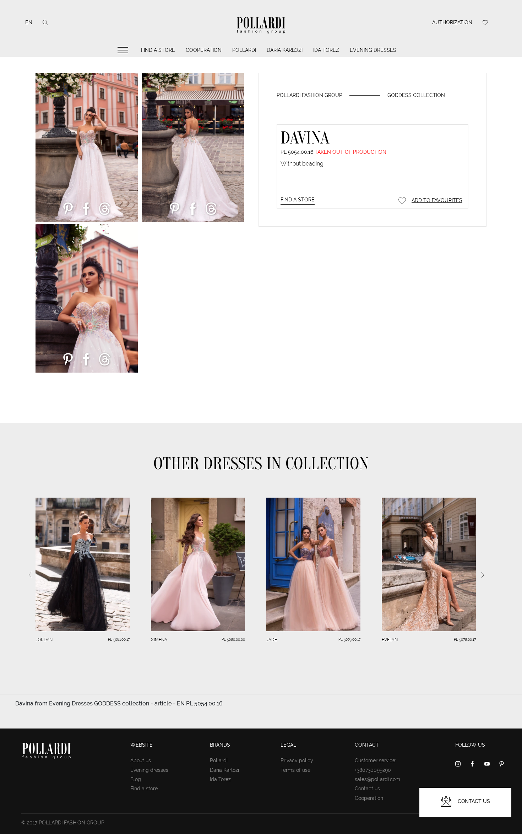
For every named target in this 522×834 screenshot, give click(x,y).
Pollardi (244, 50)
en (28, 22)
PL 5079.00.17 (349, 639)
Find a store (158, 50)
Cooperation (204, 50)
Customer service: (375, 760)
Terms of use (295, 770)
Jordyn (44, 639)
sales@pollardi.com (377, 779)
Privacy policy (297, 760)
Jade (271, 639)
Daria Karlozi (285, 50)
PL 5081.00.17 (119, 639)
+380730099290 (373, 770)
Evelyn (390, 639)
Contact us (367, 788)
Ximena (159, 639)
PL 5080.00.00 (233, 639)
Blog (135, 779)
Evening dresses (373, 50)
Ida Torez (326, 50)
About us (140, 760)
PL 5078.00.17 (465, 639)
